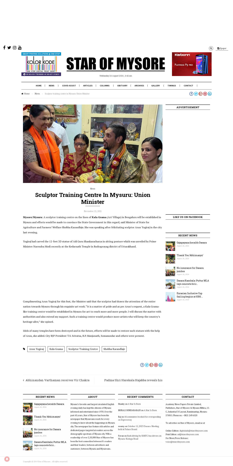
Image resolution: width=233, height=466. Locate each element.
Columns (105, 85)
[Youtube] (20, 48)
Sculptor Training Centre (83, 349)
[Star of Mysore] (108, 68)
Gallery (155, 85)
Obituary (122, 85)
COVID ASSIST (69, 85)
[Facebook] (4, 48)
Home (39, 85)
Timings (172, 85)
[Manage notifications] (7, 459)
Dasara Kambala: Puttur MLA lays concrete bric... (193, 282)
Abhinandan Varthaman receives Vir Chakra (57, 380)
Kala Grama (56, 349)
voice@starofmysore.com (178, 441)
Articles (88, 85)
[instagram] (14, 48)
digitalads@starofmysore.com (194, 430)
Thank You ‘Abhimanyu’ (190, 255)
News (51, 85)
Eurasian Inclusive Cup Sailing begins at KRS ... (190, 295)
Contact (188, 85)
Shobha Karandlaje (114, 349)
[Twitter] (9, 48)
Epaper (222, 48)
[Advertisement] (95, 22)
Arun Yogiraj (36, 349)
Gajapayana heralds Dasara (192, 242)
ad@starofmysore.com (188, 434)
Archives (139, 85)
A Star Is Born (134, 403)
